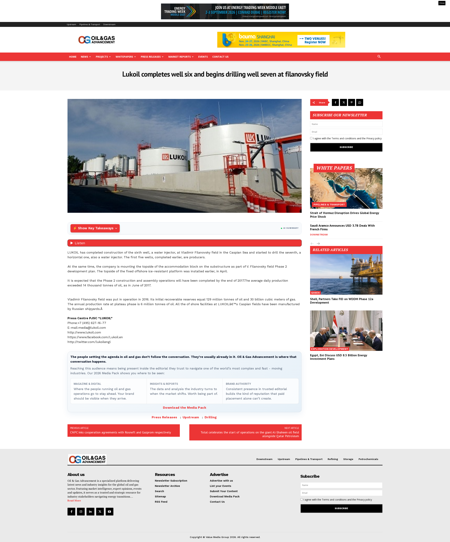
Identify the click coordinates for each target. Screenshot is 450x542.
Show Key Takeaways (95, 228)
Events (203, 56)
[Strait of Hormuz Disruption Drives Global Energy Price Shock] (346, 188)
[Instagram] (81, 511)
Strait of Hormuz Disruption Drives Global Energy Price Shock (344, 215)
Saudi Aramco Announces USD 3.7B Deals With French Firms (342, 227)
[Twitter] (343, 102)
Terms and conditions (344, 138)
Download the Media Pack (184, 407)
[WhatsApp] (359, 102)
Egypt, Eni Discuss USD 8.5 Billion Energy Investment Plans (338, 357)
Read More (74, 500)
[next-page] (318, 244)
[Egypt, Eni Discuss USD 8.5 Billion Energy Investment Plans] (346, 330)
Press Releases (151, 56)
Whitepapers (124, 56)
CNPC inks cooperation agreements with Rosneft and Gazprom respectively (120, 432)
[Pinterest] (351, 102)
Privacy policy (374, 138)
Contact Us (220, 56)
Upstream (71, 24)
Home (72, 56)
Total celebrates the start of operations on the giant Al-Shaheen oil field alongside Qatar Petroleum (250, 434)
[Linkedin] (90, 511)
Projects (102, 56)
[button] (379, 57)
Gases (315, 292)
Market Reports (179, 56)
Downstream (109, 24)
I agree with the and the (347, 138)
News (84, 56)
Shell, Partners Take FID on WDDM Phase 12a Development (341, 300)
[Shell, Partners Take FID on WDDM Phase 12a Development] (346, 274)
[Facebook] (335, 102)
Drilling (211, 417)
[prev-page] (312, 244)
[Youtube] (109, 511)
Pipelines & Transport (89, 24)
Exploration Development (329, 349)
